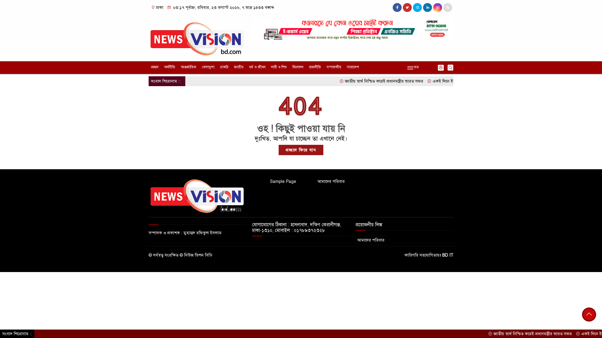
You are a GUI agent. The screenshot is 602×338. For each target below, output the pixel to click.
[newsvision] (197, 36)
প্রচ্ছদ (154, 67)
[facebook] (397, 7)
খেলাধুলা (208, 67)
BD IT (447, 255)
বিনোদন (298, 67)
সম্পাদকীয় (334, 67)
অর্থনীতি (169, 67)
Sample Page (283, 181)
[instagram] (417, 7)
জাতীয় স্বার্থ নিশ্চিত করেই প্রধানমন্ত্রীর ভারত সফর (373, 81)
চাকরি (224, 67)
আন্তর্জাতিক (188, 67)
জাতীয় (238, 67)
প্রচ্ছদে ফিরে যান (301, 150)
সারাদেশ (353, 67)
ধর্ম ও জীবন (257, 67)
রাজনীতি (315, 67)
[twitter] (407, 7)
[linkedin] (427, 7)
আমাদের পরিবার (331, 181)
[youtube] (437, 7)
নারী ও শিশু (279, 67)
